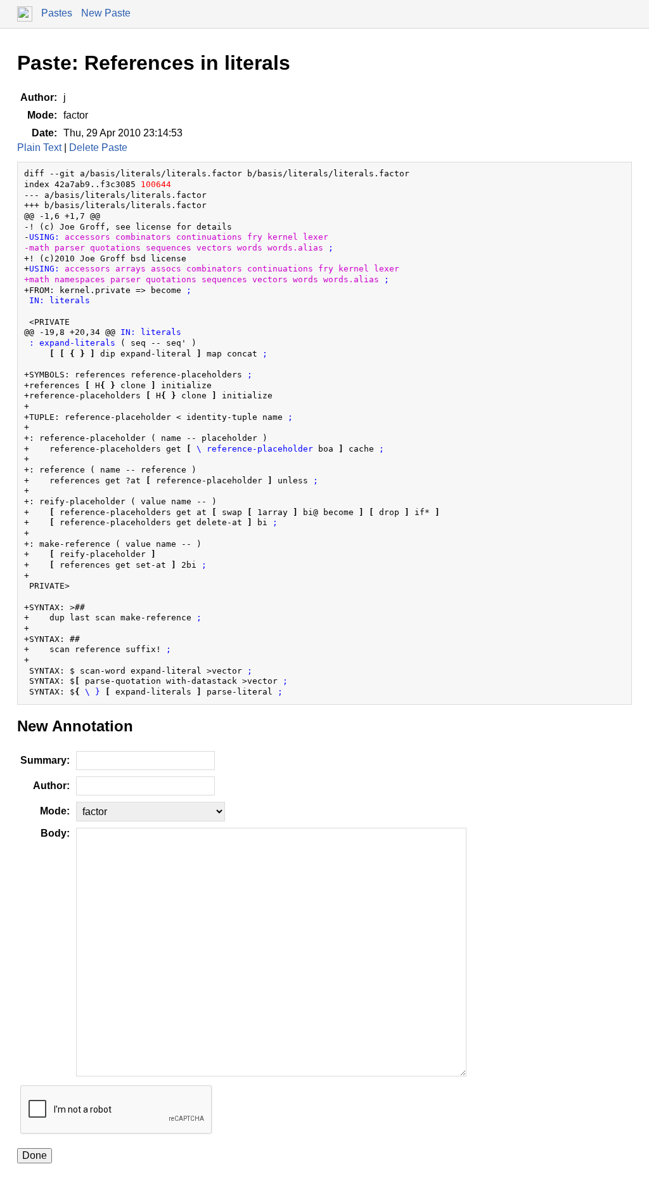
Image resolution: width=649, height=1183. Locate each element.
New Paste (106, 13)
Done (34, 1155)
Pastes (56, 13)
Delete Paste (98, 147)
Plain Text (39, 147)
